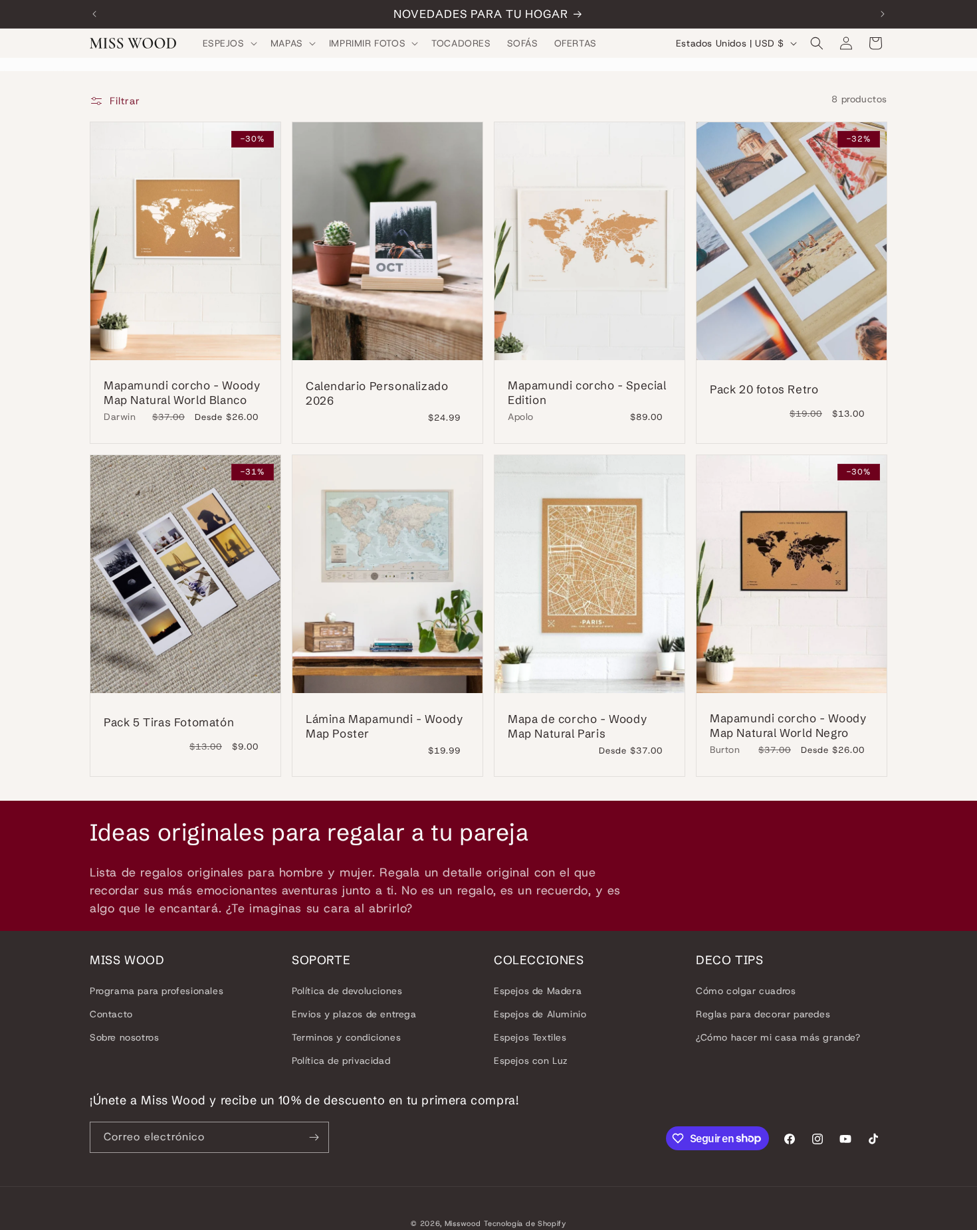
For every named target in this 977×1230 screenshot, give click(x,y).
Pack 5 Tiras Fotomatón (169, 722)
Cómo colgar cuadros (746, 990)
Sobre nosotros (124, 1037)
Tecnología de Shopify (525, 1223)
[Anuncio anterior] (94, 14)
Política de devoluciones (347, 990)
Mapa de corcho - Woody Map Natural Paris (577, 726)
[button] (229, 43)
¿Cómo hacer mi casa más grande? (778, 1037)
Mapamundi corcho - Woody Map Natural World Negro (788, 724)
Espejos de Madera (538, 990)
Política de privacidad (341, 1061)
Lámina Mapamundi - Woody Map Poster (384, 726)
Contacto (111, 1014)
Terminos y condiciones (346, 1037)
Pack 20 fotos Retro (764, 389)
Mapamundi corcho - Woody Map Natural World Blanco (182, 391)
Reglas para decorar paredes (763, 1014)
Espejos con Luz (531, 1061)
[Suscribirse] (313, 1137)
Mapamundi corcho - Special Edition (587, 391)
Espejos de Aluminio (540, 1014)
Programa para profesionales (156, 990)
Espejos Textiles (530, 1037)
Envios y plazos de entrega (354, 1014)
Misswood (463, 1223)
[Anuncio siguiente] (882, 14)
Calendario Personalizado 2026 (377, 393)
